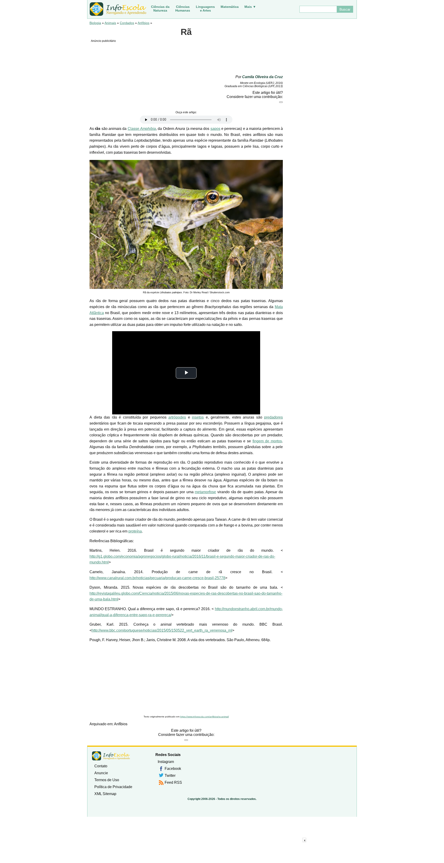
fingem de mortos (267, 441)
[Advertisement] (186, 679)
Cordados (127, 23)
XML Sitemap (105, 794)
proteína (135, 531)
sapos (215, 129)
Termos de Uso (106, 780)
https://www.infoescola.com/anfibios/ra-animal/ (204, 716)
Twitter (170, 775)
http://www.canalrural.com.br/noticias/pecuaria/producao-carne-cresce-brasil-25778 (157, 578)
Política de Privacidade (113, 787)
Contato (100, 766)
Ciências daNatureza (160, 8)
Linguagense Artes (205, 8)
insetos (198, 417)
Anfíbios (143, 23)
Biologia (95, 23)
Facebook (173, 769)
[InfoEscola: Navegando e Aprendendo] (118, 9)
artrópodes (177, 417)
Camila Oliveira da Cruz (262, 77)
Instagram (166, 762)
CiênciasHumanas (182, 8)
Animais (110, 23)
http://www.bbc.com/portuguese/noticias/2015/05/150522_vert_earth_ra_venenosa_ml (162, 630)
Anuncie (101, 773)
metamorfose (205, 492)
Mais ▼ (250, 7)
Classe (142, 129)
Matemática (230, 7)
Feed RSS (173, 782)
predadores (273, 417)
